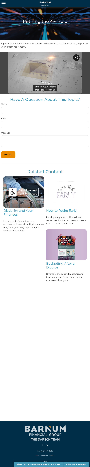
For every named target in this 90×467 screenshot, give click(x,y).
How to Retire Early (61, 211)
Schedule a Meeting (76, 464)
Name (4, 104)
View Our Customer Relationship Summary (38, 464)
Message (5, 133)
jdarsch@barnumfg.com (45, 455)
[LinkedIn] (46, 445)
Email (4, 118)
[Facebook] (42, 445)
